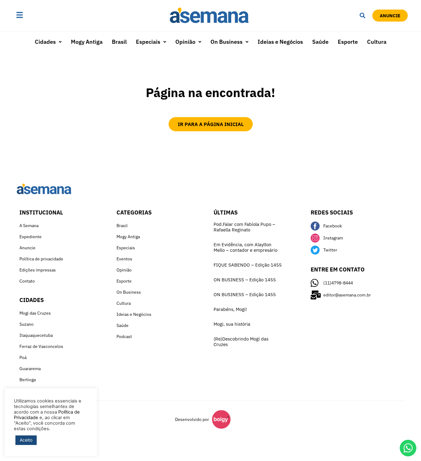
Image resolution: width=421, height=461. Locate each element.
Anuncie (27, 248)
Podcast (124, 336)
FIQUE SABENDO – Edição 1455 (248, 265)
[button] (38, 15)
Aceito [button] (26, 440)
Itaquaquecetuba (36, 335)
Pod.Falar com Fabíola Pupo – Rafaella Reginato (244, 227)
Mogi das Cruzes (35, 313)
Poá (23, 357)
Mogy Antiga (87, 41)
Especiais (148, 41)
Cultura (376, 41)
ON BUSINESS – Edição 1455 (245, 280)
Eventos (124, 259)
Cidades (45, 41)
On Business (227, 41)
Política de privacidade (41, 259)
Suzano (26, 324)
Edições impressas (37, 270)
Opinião (185, 41)
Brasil (119, 41)
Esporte (348, 41)
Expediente (30, 236)
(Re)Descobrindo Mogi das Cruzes (241, 341)
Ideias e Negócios (280, 41)
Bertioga (27, 379)
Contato (27, 281)
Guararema (30, 368)
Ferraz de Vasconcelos (41, 346)
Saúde (320, 41)
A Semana (29, 225)
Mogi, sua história (232, 324)
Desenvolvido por (192, 419)
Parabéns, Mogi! (230, 309)
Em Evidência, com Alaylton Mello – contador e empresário (245, 247)
